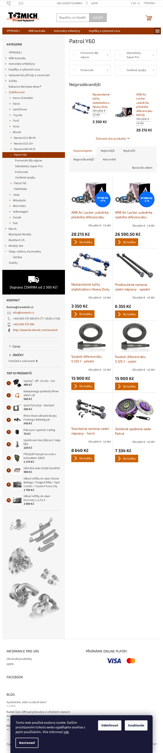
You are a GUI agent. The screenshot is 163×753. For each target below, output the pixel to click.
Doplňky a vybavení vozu (24, 69)
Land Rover (20, 109)
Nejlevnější (108, 151)
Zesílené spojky (25, 177)
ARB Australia (17, 58)
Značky (13, 263)
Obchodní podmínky (70, 3)
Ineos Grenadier (23, 98)
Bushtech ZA (17, 240)
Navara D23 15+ (23, 144)
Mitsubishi (19, 200)
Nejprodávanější (83, 159)
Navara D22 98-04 (24, 138)
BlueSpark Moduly (20, 234)
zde (66, 732)
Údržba (17, 257)
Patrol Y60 (20, 155)
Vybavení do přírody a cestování (29, 75)
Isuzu (16, 126)
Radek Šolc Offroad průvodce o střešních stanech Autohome (38, 714)
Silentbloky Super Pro (29, 166)
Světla (13, 81)
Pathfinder (20, 189)
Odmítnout (109, 725)
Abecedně (109, 159)
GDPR (94, 3)
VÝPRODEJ (15, 52)
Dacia (16, 104)
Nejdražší (129, 151)
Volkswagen (20, 212)
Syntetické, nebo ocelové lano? (27, 702)
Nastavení (27, 742)
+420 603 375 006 (23, 324)
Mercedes (19, 206)
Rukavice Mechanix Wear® (25, 87)
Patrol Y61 (20, 183)
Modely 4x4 (16, 246)
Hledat (98, 17)
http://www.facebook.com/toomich (35, 330)
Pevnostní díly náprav (28, 160)
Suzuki (17, 217)
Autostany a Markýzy (22, 64)
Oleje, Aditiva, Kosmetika (25, 252)
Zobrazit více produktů (111, 138)
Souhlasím (136, 725)
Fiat (15, 223)
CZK (133, 3)
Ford (16, 121)
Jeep (16, 195)
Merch (13, 229)
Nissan (17, 132)
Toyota (17, 115)
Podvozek (21, 172)
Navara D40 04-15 (24, 149)
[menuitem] (13, 31)
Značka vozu (17, 92)
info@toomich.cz (23, 313)
